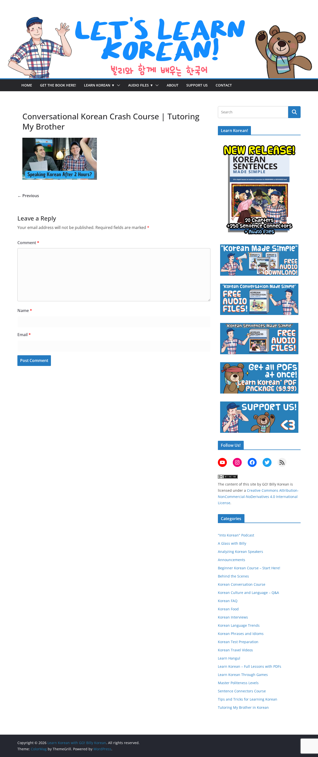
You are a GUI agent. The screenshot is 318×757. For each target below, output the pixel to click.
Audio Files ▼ (140, 85)
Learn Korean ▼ (99, 85)
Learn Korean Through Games (243, 674)
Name (24, 310)
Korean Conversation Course (241, 584)
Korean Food (228, 609)
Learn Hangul (229, 658)
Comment (28, 242)
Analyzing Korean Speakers (240, 551)
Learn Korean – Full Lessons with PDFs (249, 666)
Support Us (197, 85)
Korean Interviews (233, 617)
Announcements (231, 559)
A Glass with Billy (232, 543)
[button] (117, 85)
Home (26, 85)
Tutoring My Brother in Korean (243, 707)
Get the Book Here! (58, 85)
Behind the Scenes (233, 576)
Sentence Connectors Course (242, 691)
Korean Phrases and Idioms (241, 633)
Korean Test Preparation (238, 641)
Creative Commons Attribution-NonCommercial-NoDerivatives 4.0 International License (258, 496)
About (172, 85)
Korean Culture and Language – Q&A (248, 592)
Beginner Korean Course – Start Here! (249, 568)
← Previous (28, 195)
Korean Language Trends (239, 625)
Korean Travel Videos (235, 650)
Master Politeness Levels (238, 682)
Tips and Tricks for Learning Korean (247, 699)
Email (24, 334)
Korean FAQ (228, 600)
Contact (224, 85)
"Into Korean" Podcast (236, 535)
